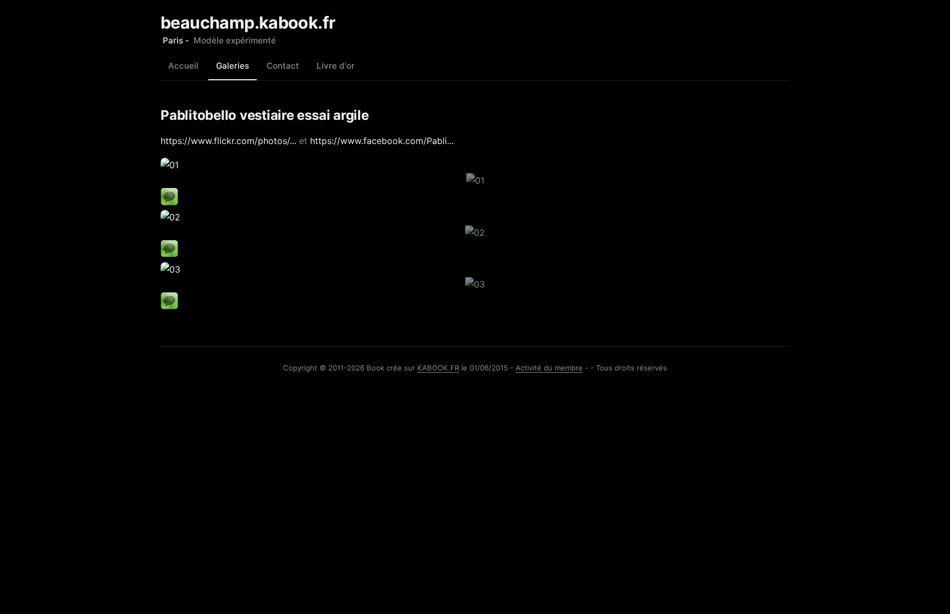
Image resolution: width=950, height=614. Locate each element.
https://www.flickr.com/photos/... (228, 140)
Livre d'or (336, 65)
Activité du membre (549, 367)
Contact (283, 65)
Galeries (232, 65)
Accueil (183, 65)
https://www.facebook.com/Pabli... (382, 140)
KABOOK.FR (438, 367)
